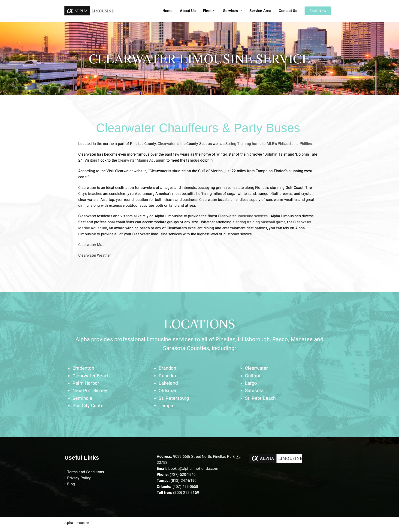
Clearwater (166, 143)
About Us (188, 11)
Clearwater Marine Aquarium (141, 160)
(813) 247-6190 (183, 480)
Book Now (317, 11)
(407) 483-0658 (185, 486)
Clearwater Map (91, 245)
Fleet (207, 11)
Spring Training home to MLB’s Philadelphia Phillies (268, 143)
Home (168, 11)
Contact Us (288, 11)
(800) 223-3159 (186, 492)
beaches (95, 193)
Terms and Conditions (85, 472)
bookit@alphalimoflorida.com (192, 468)
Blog (71, 484)
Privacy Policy (79, 478)
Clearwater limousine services (243, 216)
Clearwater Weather (94, 255)
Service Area (260, 11)
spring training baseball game (260, 222)
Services (230, 11)
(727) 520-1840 (183, 474)
